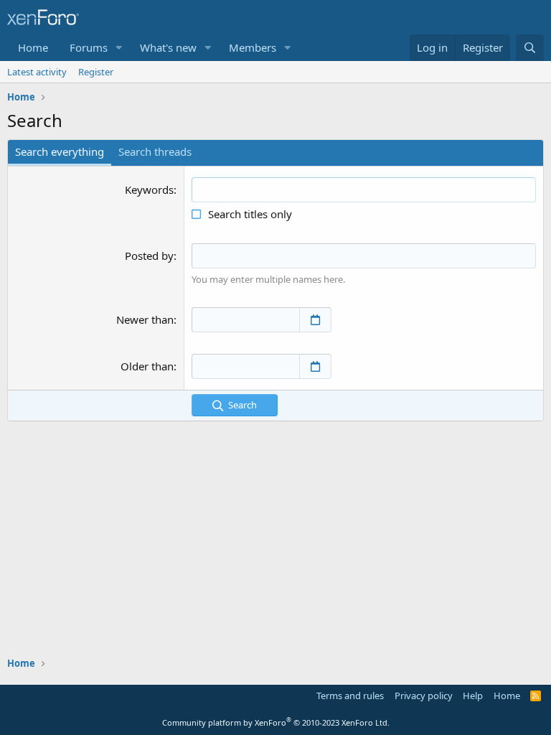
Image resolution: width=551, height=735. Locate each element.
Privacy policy (424, 695)
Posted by (149, 255)
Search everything (59, 151)
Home (33, 47)
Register (95, 71)
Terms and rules (350, 695)
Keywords (149, 189)
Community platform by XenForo (276, 722)
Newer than (145, 319)
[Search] (530, 47)
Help (473, 695)
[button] (119, 47)
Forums (89, 47)
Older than (147, 366)
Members (252, 47)
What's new (168, 47)
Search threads (155, 151)
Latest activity (37, 71)
